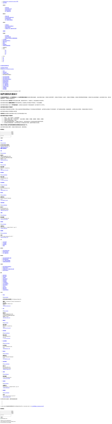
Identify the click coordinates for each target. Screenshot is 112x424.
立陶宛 (4, 277)
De (5, 53)
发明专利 (7, 7)
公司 (12, 134)
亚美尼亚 (5, 275)
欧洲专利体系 (8, 10)
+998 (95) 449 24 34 (4, 210)
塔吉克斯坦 (5, 278)
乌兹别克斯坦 (5, 289)
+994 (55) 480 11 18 (4, 237)
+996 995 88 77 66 (4, 190)
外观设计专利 (5, 86)
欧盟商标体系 (8, 18)
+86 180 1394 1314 (4, 160)
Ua (5, 52)
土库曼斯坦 (5, 282)
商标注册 (7, 16)
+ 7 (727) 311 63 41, (4, 180)
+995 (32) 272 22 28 (4, 170)
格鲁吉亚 (5, 288)
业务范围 (5, 2)
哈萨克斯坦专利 (8, 8)
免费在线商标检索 (6, 45)
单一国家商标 (5, 84)
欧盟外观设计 (8, 27)
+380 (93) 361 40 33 (4, 147)
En (5, 50)
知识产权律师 (8, 36)
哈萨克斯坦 (5, 284)
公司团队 (5, 39)
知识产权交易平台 (6, 40)
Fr (5, 54)
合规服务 (5, 87)
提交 (1, 417)
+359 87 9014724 (3, 228)
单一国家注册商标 (9, 19)
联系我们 (5, 44)
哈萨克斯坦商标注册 (9, 17)
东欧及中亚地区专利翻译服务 (11, 38)
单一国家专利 (8, 11)
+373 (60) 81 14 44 (4, 200)
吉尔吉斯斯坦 (5, 283)
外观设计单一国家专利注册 (10, 28)
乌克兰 (4, 286)
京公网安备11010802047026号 (38, 406)
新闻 (4, 43)
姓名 (12, 131)
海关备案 (7, 35)
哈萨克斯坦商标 (6, 76)
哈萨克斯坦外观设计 (9, 26)
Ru (5, 51)
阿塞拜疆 (5, 280)
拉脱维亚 (5, 281)
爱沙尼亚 (5, 276)
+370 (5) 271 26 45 (4, 219)
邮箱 (12, 133)
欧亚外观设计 (5, 270)
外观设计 (7, 24)
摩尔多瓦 (5, 287)
